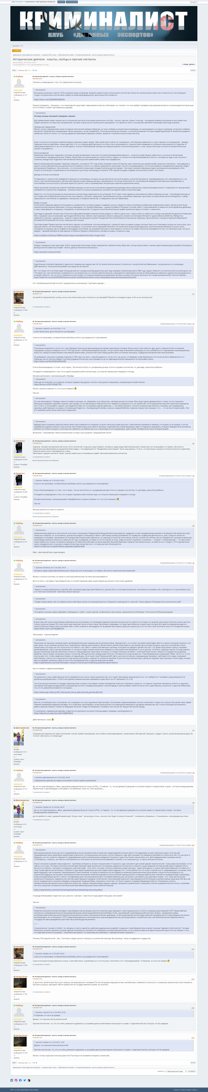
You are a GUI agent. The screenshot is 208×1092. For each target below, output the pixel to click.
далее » (192, 64)
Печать (193, 70)
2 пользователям (37, 457)
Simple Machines (25, 1089)
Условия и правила (185, 1090)
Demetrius (20, 441)
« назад (185, 64)
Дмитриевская (22, 728)
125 (33, 70)
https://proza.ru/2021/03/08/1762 (48, 384)
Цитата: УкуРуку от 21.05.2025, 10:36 (50, 1042)
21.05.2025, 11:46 (37, 1037)
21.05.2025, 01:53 (37, 563)
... (31, 70)
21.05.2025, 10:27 (37, 979)
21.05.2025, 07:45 (37, 949)
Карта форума (34, 1089)
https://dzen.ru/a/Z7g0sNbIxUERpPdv (49, 99)
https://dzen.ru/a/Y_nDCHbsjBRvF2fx (49, 628)
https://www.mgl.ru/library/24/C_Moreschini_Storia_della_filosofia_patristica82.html (68, 692)
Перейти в (161, 1071)
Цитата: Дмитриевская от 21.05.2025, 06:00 (53, 777)
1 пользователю (37, 792)
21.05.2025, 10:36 (37, 1007)
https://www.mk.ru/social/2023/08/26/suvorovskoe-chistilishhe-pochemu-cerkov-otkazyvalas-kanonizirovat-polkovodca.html (85, 277)
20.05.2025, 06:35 (37, 78)
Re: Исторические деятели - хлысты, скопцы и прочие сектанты (54, 291)
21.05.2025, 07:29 (37, 845)
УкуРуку (19, 76)
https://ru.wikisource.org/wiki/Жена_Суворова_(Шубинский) (59, 546)
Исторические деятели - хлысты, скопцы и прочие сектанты (53, 76)
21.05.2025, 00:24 (37, 324)
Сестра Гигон (21, 976)
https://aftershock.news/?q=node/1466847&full (53, 713)
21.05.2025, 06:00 (37, 730)
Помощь (176, 1090)
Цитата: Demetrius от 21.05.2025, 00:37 (51, 567)
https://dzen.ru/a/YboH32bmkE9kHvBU (50, 361)
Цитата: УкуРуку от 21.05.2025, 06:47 (50, 807)
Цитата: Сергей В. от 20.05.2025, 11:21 (50, 328)
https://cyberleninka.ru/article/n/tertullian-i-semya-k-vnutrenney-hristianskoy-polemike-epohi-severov (76, 662)
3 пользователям (37, 992)
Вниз (14, 70)
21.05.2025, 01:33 (37, 525)
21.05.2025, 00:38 (37, 475)
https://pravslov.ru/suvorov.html (47, 252)
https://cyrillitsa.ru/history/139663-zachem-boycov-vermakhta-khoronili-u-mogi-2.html (69, 235)
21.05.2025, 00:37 (37, 443)
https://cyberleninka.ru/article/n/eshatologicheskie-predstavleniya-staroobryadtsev (68, 890)
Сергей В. (20, 291)
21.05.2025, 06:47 (37, 772)
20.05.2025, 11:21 (37, 293)
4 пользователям (37, 307)
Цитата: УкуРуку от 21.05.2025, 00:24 (50, 480)
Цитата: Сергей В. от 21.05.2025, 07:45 (50, 1012)
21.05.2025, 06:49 (37, 802)
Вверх (14, 1063)
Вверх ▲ (195, 1090)
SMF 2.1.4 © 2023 (15, 1089)
